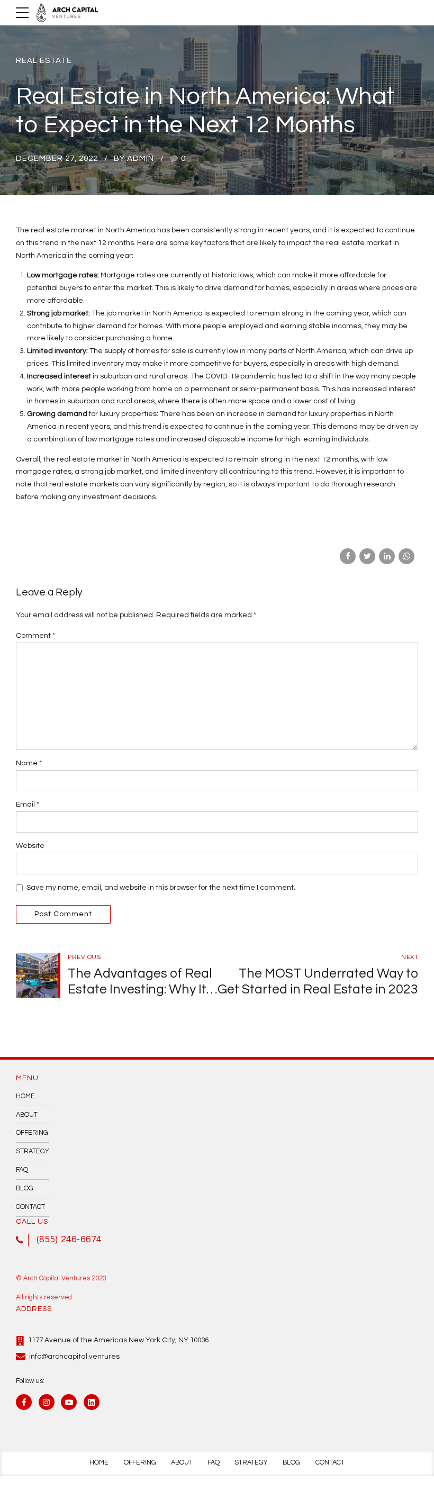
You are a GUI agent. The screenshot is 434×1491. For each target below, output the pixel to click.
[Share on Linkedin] (387, 556)
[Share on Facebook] (348, 556)
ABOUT (27, 1115)
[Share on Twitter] (367, 556)
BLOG (24, 1188)
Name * (29, 763)
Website (30, 846)
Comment (35, 635)
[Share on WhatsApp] (406, 556)
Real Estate (44, 61)
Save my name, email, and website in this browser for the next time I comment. (160, 887)
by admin (134, 158)
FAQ (22, 1170)
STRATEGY (32, 1151)
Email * (27, 804)
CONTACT (30, 1207)
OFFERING (32, 1132)
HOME (25, 1096)
